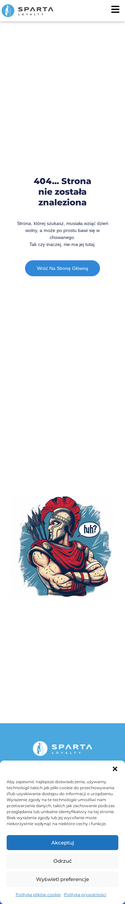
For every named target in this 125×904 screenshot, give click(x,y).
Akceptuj (62, 842)
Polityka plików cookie (38, 894)
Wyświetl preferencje (62, 879)
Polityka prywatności (85, 894)
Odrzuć (62, 861)
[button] (115, 769)
